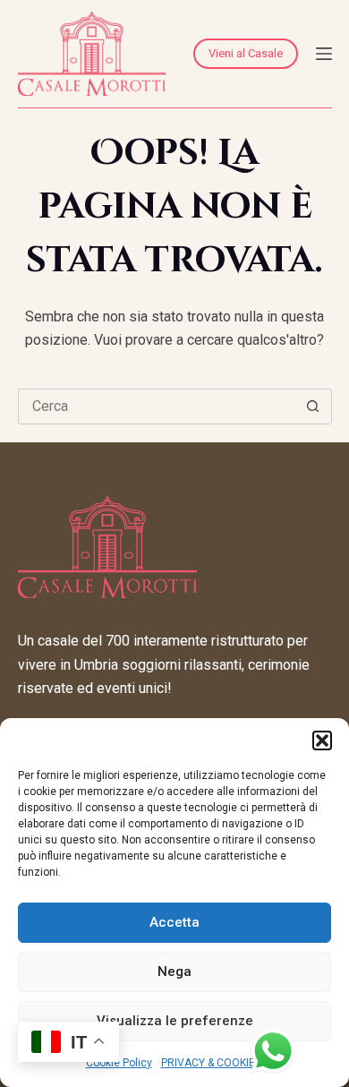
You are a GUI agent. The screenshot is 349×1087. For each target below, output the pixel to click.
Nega (174, 971)
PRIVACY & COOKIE (208, 1063)
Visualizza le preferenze (175, 1021)
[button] (322, 740)
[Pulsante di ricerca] (313, 406)
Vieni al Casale (246, 53)
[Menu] (324, 54)
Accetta (174, 922)
